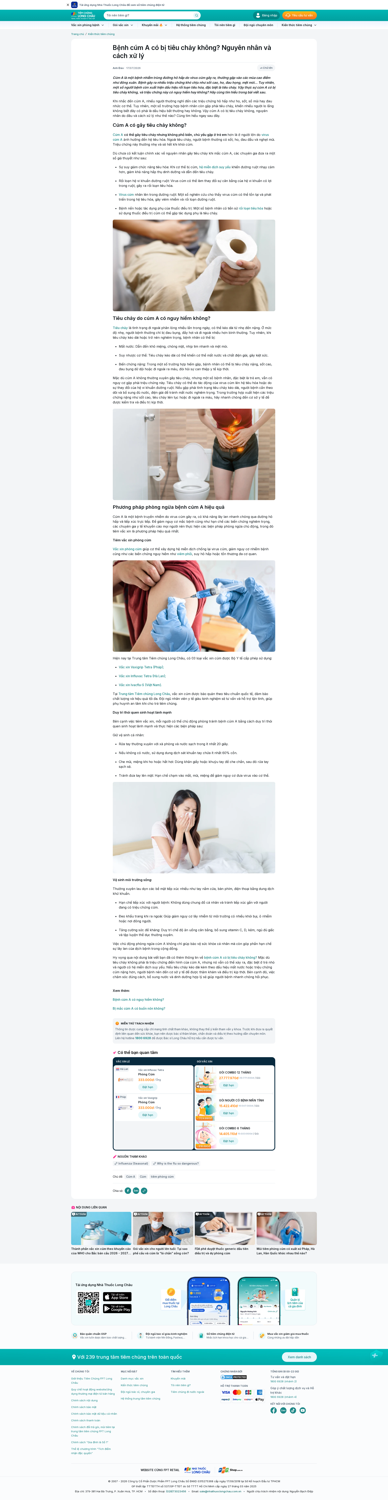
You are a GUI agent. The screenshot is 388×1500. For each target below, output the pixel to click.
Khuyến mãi (178, 1378)
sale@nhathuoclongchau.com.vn (220, 1491)
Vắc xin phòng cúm (127, 549)
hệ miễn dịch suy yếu (215, 167)
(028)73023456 (176, 1491)
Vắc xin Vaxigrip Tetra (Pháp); (141, 667)
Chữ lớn (268, 67)
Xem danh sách (299, 1357)
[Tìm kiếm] (196, 15)
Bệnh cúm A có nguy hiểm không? (138, 1000)
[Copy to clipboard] (144, 1191)
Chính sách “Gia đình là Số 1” (89, 1442)
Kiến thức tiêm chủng (101, 34)
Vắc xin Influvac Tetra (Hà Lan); (142, 676)
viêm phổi (184, 554)
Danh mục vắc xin (132, 1378)
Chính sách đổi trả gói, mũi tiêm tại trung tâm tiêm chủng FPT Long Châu (93, 1431)
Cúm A (118, 135)
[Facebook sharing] (128, 1190)
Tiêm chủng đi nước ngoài (187, 1391)
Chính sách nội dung (84, 1400)
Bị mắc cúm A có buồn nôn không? (139, 1008)
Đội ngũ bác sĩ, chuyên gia (138, 1391)
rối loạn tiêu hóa (251, 208)
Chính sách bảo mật (83, 1407)
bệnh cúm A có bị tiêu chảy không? (230, 957)
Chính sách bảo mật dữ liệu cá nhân (94, 1413)
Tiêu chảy (120, 328)
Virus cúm (126, 195)
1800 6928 (143, 1038)
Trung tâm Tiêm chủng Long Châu (144, 694)
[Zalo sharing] (136, 1190)
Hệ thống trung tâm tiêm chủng (140, 1398)
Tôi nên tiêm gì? (181, 1385)
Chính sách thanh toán (85, 1420)
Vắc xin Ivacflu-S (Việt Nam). (140, 685)
